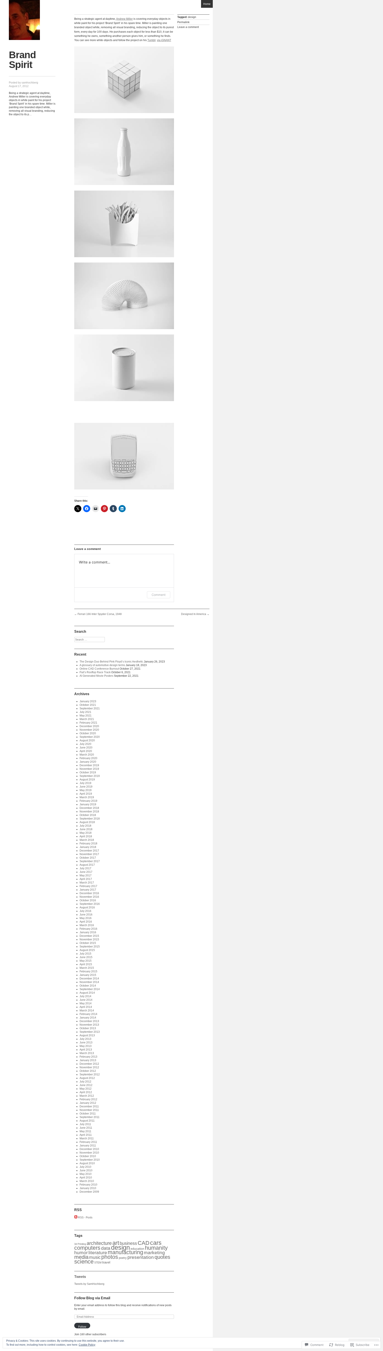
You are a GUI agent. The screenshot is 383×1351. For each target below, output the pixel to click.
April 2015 (86, 964)
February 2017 (88, 886)
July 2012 (85, 1081)
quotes (162, 1257)
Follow (82, 1326)
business (128, 1243)
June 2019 (86, 786)
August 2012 (87, 1078)
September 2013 (90, 1031)
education (137, 1248)
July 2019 (85, 783)
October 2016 (88, 900)
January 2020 (88, 761)
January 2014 (88, 1017)
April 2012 (86, 1092)
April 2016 (86, 921)
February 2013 (88, 1056)
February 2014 (88, 1014)
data (105, 1248)
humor (81, 1252)
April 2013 (86, 1049)
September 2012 (90, 1074)
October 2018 (88, 815)
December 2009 (89, 1191)
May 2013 (86, 1046)
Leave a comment (188, 27)
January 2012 (88, 1102)
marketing (154, 1252)
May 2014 (86, 1003)
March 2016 (87, 925)
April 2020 (86, 751)
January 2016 (88, 932)
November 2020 (89, 729)
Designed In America (195, 614)
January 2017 (88, 889)
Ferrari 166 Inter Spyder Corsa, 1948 (98, 614)
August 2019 (87, 779)
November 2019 (89, 768)
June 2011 (86, 1127)
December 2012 (89, 1063)
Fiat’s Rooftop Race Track (95, 672)
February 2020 (88, 758)
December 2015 (89, 935)
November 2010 (89, 1152)
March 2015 (87, 967)
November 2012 (89, 1067)
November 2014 (89, 982)
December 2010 (89, 1149)
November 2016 (89, 896)
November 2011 (89, 1110)
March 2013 (87, 1053)
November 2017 (89, 854)
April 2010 (86, 1177)
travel (106, 1262)
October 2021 (88, 704)
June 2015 (86, 957)
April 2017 (86, 879)
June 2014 (86, 999)
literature (97, 1252)
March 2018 (87, 840)
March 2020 (87, 754)
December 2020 (89, 726)
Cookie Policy (87, 1344)
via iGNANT (164, 40)
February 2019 (88, 800)
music (95, 1257)
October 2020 (88, 733)
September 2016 (90, 903)
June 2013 (86, 1042)
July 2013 (85, 1039)
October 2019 (88, 772)
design (192, 17)
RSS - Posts (85, 1217)
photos (109, 1257)
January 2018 (88, 847)
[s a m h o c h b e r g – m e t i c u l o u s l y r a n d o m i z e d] (24, 20)
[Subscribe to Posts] (75, 1217)
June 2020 (86, 747)
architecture (99, 1243)
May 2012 (86, 1088)
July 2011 (85, 1124)
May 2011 (85, 1131)
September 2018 (90, 818)
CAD (143, 1243)
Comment (159, 595)
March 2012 (87, 1095)
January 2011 (88, 1145)
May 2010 (86, 1174)
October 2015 (88, 943)
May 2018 (86, 832)
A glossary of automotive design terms (102, 665)
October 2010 (88, 1156)
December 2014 (89, 978)
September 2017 (90, 861)
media (81, 1257)
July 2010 (85, 1166)
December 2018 (89, 808)
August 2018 (87, 822)
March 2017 (87, 882)
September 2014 (90, 989)
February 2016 (88, 928)
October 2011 (88, 1113)
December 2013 (89, 1021)
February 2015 (88, 971)
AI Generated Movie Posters (96, 675)
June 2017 (86, 871)
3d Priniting (80, 1244)
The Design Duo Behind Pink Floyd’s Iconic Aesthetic (111, 661)
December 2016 (89, 893)
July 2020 (85, 744)
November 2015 (89, 939)
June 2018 (86, 829)
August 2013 (87, 1035)
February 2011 (88, 1142)
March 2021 (87, 719)
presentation (140, 1257)
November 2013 (89, 1024)
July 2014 (85, 996)
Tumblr (151, 40)
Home (207, 4)
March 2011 (87, 1138)
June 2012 (86, 1085)
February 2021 (88, 722)
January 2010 (88, 1188)
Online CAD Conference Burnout (99, 668)
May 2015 (86, 960)
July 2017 (85, 868)
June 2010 (86, 1170)
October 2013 (88, 1028)
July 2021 (85, 712)
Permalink (183, 22)
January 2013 (88, 1060)
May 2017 (86, 875)
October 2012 (88, 1070)
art (115, 1243)
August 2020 (87, 740)
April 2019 (86, 793)
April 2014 (86, 1007)
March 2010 (87, 1181)
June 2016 (86, 914)
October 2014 (88, 985)
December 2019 (89, 765)
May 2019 (86, 790)
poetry (123, 1257)
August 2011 (87, 1120)
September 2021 (90, 708)
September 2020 (90, 736)
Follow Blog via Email (92, 1298)
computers (87, 1248)
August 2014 (87, 992)
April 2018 (86, 836)
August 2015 (87, 950)
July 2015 (85, 953)
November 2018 (89, 811)
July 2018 (85, 825)
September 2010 (90, 1159)
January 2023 (88, 701)
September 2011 (90, 1117)
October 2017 (88, 857)
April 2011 (86, 1134)
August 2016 (87, 907)
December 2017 (89, 850)
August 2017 (87, 864)
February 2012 (88, 1099)
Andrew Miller (124, 18)
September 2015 (90, 946)
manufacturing (125, 1252)
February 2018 (88, 843)
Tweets (80, 1277)
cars (156, 1243)
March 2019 (87, 797)
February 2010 (88, 1184)
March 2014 (87, 1010)
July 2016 (85, 911)
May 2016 (86, 918)
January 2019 (88, 804)
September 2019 (90, 776)
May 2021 (86, 715)
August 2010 (87, 1163)
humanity (156, 1248)
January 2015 (88, 975)
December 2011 (89, 1106)
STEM (98, 1262)
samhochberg (29, 82)
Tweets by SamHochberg (89, 1283)
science (84, 1261)
